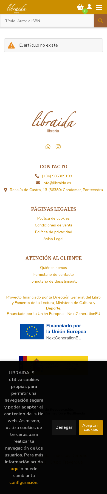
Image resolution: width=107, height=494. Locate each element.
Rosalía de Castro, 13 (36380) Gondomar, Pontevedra (56, 189)
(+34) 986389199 (57, 176)
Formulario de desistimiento (54, 281)
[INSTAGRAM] (58, 147)
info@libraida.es (57, 183)
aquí (15, 468)
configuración (23, 482)
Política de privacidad (53, 232)
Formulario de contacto (53, 274)
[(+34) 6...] (48, 147)
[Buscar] (100, 20)
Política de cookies (53, 218)
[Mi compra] (80, 7)
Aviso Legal (53, 239)
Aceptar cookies (90, 427)
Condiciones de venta (53, 225)
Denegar (63, 427)
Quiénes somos (53, 267)
